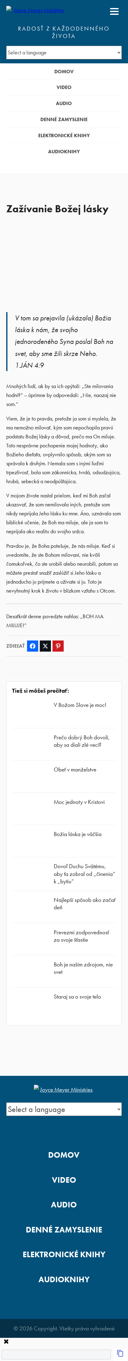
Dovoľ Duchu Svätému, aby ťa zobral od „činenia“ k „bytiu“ (84, 873)
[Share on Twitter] (45, 646)
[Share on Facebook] (32, 646)
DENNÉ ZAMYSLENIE (64, 119)
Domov (64, 71)
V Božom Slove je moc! (80, 705)
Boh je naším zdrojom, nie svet (83, 968)
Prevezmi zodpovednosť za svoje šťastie (81, 936)
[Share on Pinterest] (58, 646)
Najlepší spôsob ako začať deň (85, 903)
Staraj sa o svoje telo (77, 996)
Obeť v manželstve (75, 769)
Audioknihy (64, 151)
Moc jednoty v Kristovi (79, 802)
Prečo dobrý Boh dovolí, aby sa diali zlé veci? (82, 741)
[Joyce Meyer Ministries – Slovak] (36, 11)
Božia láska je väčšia (78, 834)
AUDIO (64, 103)
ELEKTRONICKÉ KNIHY (64, 135)
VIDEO (64, 87)
